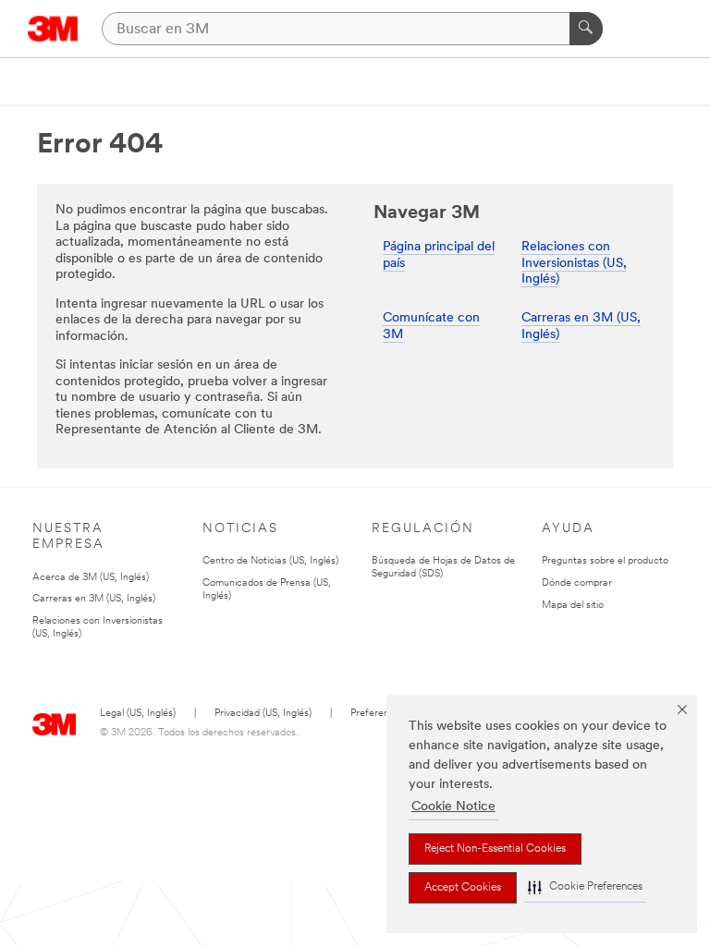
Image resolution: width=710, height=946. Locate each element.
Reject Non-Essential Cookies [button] (495, 849)
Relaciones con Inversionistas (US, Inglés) (574, 263)
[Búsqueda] (586, 28)
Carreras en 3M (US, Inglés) (93, 599)
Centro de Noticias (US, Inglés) (270, 561)
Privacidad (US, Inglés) (263, 714)
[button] (585, 887)
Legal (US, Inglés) (138, 714)
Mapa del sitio (573, 605)
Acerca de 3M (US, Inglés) (90, 578)
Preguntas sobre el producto (605, 561)
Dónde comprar (577, 583)
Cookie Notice (453, 807)
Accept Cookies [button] (462, 887)
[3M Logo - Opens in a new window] (53, 28)
